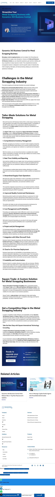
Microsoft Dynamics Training (33, 420)
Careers (4, 454)
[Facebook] (40, 465)
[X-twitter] (35, 465)
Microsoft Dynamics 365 (6, 437)
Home (3, 415)
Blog (3, 449)
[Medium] (43, 465)
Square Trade (29, 437)
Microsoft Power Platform (6, 441)
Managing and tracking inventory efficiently (27, 93)
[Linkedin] (32, 465)
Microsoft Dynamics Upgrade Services (34, 422)
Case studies (5, 452)
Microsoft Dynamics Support (33, 417)
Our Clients (5, 458)
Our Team (4, 456)
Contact (3, 431)
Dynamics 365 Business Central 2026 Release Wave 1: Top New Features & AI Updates (12, 395)
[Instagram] (37, 465)
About (3, 417)
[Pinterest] (21, 469)
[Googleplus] (11, 469)
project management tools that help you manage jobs (27, 231)
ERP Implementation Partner (33, 415)
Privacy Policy (4, 429)
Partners (3, 424)
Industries (4, 420)
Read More (4, 399)
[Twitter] (16, 469)
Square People (30, 439)
